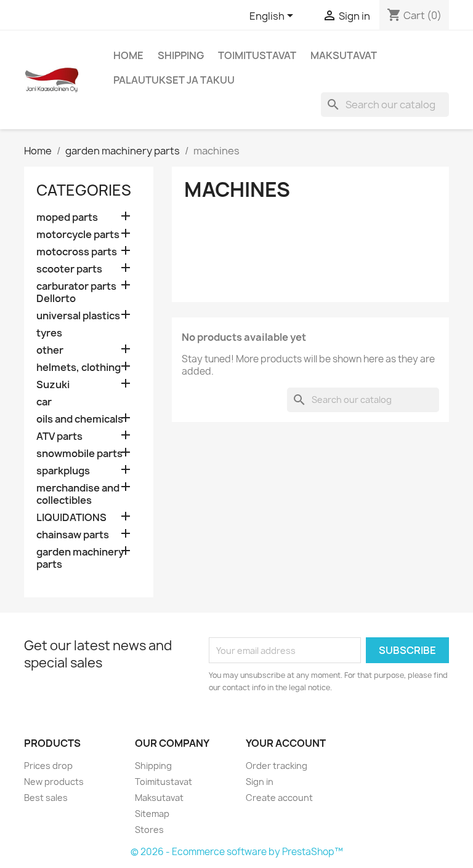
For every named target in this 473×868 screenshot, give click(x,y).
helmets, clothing (78, 367)
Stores (149, 829)
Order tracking (276, 765)
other (49, 350)
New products (54, 781)
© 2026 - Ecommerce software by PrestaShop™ (237, 851)
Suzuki (53, 384)
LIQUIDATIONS (71, 517)
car (44, 402)
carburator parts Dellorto (76, 292)
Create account (279, 797)
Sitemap (152, 813)
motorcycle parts (77, 234)
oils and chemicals (79, 419)
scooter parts (69, 269)
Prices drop (48, 765)
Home (128, 55)
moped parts (67, 217)
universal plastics (78, 315)
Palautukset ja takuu (174, 80)
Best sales (46, 797)
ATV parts (59, 436)
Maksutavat (343, 55)
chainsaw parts (72, 534)
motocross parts (76, 251)
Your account (286, 743)
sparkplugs (63, 470)
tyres (49, 333)
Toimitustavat (257, 55)
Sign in (259, 781)
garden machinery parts (80, 558)
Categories (83, 190)
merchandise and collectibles (77, 494)
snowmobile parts (79, 453)
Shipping (181, 55)
